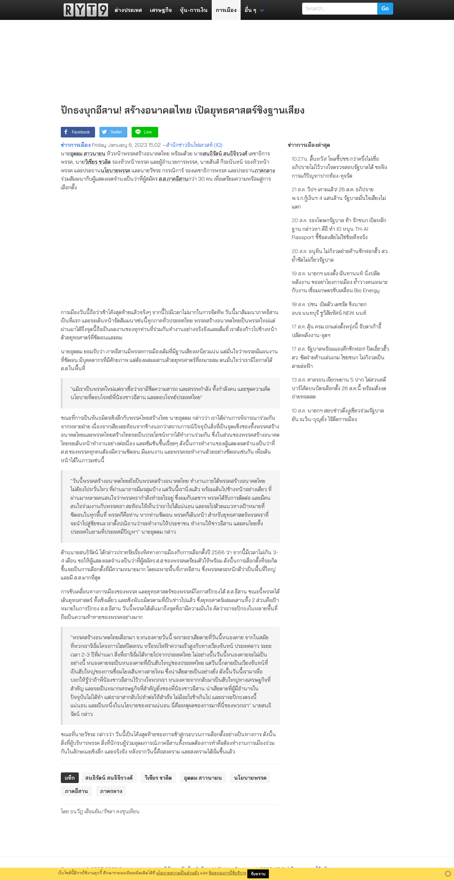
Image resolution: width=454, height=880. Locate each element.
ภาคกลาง (265, 170)
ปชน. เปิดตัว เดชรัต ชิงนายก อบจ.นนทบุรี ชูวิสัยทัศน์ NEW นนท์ (329, 308)
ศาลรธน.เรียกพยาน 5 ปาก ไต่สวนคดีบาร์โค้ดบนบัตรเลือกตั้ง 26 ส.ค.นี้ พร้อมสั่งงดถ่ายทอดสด (339, 388)
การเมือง (226, 10)
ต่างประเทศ (128, 10)
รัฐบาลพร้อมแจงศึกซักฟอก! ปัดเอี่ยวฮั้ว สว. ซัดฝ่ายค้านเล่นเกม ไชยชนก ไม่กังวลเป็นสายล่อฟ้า (340, 357)
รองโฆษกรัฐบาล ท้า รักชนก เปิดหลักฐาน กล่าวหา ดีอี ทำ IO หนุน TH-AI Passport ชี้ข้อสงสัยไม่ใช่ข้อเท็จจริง (339, 228)
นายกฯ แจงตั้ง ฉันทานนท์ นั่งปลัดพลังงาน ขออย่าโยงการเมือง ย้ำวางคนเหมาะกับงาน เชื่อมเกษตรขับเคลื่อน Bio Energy (340, 282)
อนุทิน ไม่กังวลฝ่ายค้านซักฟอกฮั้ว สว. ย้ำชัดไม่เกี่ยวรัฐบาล (340, 255)
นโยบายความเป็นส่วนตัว (177, 872)
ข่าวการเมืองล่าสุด (309, 144)
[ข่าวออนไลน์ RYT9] (84, 10)
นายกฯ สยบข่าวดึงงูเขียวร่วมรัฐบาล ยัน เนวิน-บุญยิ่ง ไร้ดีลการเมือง (338, 414)
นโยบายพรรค (115, 170)
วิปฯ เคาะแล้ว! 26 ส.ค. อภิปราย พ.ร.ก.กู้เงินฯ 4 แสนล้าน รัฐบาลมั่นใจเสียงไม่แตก (339, 198)
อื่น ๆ (250, 10)
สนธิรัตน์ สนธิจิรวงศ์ (225, 153)
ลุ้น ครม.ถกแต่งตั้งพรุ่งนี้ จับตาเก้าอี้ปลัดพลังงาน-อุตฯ (336, 330)
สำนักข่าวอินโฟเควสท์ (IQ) (194, 144)
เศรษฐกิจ (161, 10)
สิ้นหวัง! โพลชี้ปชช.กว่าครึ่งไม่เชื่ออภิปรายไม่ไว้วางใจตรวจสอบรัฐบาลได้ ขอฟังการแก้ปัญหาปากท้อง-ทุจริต (339, 167)
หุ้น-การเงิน (194, 10)
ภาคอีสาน (177, 178)
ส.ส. (163, 178)
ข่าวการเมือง (76, 144)
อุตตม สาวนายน (87, 153)
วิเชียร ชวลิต (98, 161)
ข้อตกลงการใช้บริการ (227, 872)
